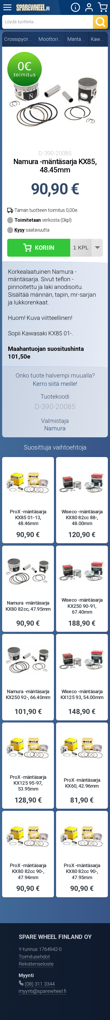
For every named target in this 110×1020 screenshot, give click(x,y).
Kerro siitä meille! (55, 383)
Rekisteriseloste (36, 964)
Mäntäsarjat (77, 39)
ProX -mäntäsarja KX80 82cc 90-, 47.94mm (28, 871)
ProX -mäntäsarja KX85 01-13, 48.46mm (28, 518)
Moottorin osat (51, 39)
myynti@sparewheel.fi (42, 991)
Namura (55, 428)
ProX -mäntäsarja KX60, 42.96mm (82, 783)
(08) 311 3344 (40, 984)
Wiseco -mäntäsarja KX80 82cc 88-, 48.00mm (82, 518)
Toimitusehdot (34, 957)
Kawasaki (98, 39)
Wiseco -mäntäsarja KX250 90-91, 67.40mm (82, 606)
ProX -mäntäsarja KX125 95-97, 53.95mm (28, 783)
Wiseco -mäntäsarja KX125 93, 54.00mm (82, 694)
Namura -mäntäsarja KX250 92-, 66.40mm (28, 694)
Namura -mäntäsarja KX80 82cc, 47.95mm (28, 606)
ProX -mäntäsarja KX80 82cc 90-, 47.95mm (82, 871)
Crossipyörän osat (19, 39)
